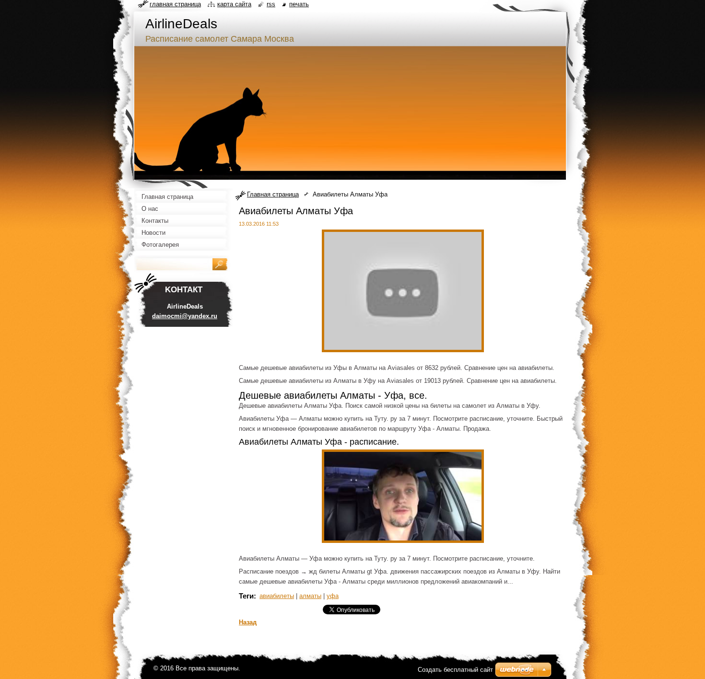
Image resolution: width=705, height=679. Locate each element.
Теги (246, 596)
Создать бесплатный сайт (455, 669)
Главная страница (273, 194)
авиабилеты (276, 595)
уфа (333, 595)
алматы (310, 595)
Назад (248, 622)
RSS (271, 4)
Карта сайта (234, 4)
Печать (299, 4)
